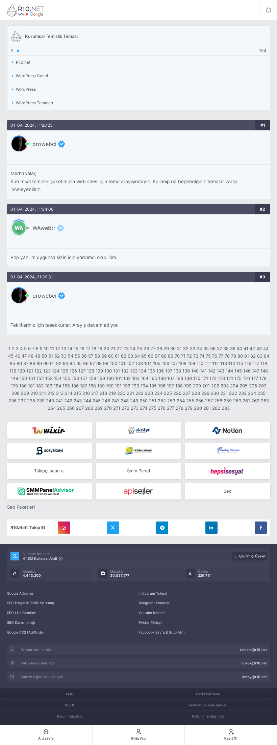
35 (206, 348)
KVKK (69, 705)
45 (11, 356)
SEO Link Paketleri (21, 613)
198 (179, 385)
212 (51, 393)
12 (57, 348)
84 (266, 356)
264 (52, 408)
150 (23, 378)
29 (166, 348)
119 (12, 371)
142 (212, 371)
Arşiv (70, 694)
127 (81, 371)
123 (47, 371)
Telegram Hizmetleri (154, 603)
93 (65, 363)
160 (110, 378)
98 (99, 363)
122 (38, 371)
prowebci (44, 144)
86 (19, 363)
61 (117, 356)
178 (263, 378)
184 (57, 385)
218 (103, 393)
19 (100, 348)
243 (78, 400)
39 (232, 348)
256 (200, 400)
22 (119, 348)
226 (177, 393)
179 (14, 385)
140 (195, 371)
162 (127, 378)
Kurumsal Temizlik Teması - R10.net (25, 10)
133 (133, 371)
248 (125, 400)
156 (75, 378)
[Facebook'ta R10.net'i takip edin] (261, 528)
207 (262, 385)
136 (160, 371)
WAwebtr (43, 228)
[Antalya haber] (138, 451)
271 (116, 408)
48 (30, 356)
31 (179, 348)
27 (152, 348)
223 (149, 393)
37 (219, 348)
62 (123, 356)
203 (225, 385)
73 (195, 356)
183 (48, 385)
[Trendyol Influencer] (49, 430)
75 (208, 356)
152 (40, 378)
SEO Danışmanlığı (21, 622)
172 (213, 378)
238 (31, 400)
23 (126, 348)
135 (151, 371)
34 (199, 348)
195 (153, 385)
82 (253, 356)
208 (15, 393)
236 (12, 400)
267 (80, 408)
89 (39, 363)
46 (17, 356)
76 (214, 356)
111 (208, 363)
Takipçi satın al (49, 470)
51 (50, 356)
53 (64, 356)
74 (202, 356)
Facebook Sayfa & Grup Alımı (161, 632)
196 (162, 385)
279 (189, 408)
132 (125, 371)
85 (12, 363)
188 (92, 385)
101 (122, 363)
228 (196, 393)
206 (253, 385)
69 (170, 356)
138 (177, 371)
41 (246, 348)
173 (221, 378)
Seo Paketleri (21, 507)
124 (55, 371)
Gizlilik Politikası (208, 694)
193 (135, 385)
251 (152, 400)
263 (265, 400)
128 (90, 371)
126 (73, 371)
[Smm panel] (49, 491)
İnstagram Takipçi (152, 593)
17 (88, 348)
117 (256, 363)
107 (174, 363)
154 (57, 378)
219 (112, 393)
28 (159, 348)
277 (170, 408)
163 (136, 378)
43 (259, 348)
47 (24, 356)
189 (101, 385)
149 (14, 378)
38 (226, 348)
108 (182, 363)
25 (139, 348)
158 (92, 378)
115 (239, 363)
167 (170, 378)
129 (99, 371)
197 (170, 385)
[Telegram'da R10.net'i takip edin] (162, 528)
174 (229, 378)
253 (171, 400)
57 (90, 356)
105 (156, 363)
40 (239, 348)
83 (259, 356)
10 (46, 348)
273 (134, 408)
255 (190, 400)
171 (205, 378)
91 (52, 363)
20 (106, 348)
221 (130, 393)
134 (142, 371)
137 (168, 371)
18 (94, 348)
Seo (228, 491)
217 (94, 393)
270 (108, 408)
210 (34, 393)
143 (220, 371)
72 (189, 356)
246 (106, 400)
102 (130, 363)
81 (246, 356)
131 (116, 371)
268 (89, 408)
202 (215, 385)
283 (226, 408)
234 (252, 393)
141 (203, 371)
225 (168, 393)
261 (246, 400)
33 (192, 348)
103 (139, 363)
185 (66, 385)
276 (162, 408)
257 (209, 400)
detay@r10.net (254, 677)
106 (165, 363)
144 (229, 371)
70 (177, 356)
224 (158, 393)
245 (97, 400)
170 (196, 378)
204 (234, 385)
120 (21, 371)
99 (105, 363)
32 (185, 348)
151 (31, 378)
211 (42, 393)
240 (50, 400)
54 (70, 356)
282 (216, 408)
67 (157, 356)
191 (118, 385)
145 (238, 371)
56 (84, 356)
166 (162, 378)
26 (146, 348)
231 (224, 393)
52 (57, 356)
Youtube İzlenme (152, 613)
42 (252, 348)
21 (112, 348)
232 (233, 393)
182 (40, 385)
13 (63, 348)
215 (77, 393)
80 (240, 356)
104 (148, 363)
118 (263, 363)
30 (173, 348)
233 (242, 393)
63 (130, 356)
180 (23, 385)
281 (207, 408)
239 (40, 400)
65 (144, 356)
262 (255, 400)
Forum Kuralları (69, 716)
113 (223, 363)
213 (60, 393)
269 (99, 408)
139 (186, 371)
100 (113, 363)
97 (92, 363)
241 (59, 400)
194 (144, 385)
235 (261, 393)
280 (198, 408)
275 (152, 408)
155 (66, 378)
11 (52, 348)
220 (121, 393)
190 (110, 385)
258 (218, 400)
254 (181, 400)
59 (104, 356)
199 (188, 385)
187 (83, 385)
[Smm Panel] (49, 451)
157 (83, 378)
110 (200, 363)
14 (70, 348)
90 (46, 363)
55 (77, 356)
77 (221, 356)
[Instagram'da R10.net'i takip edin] (64, 528)
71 (183, 356)
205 (244, 385)
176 (246, 378)
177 (254, 378)
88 (32, 363)
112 (215, 363)
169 (188, 378)
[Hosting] (138, 430)
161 (118, 378)
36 (213, 348)
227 (187, 393)
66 (150, 356)
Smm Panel (138, 470)
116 (248, 363)
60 (111, 356)
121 (29, 371)
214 (68, 393)
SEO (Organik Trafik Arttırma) (30, 603)
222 (139, 393)
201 (206, 385)
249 (134, 400)
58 (97, 356)
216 (86, 393)
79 (233, 356)
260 (237, 400)
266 (71, 408)
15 (76, 348)
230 (215, 393)
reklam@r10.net (253, 649)
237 (22, 400)
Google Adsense (20, 593)
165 (153, 378)
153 (49, 378)
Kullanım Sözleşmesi (208, 716)
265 (61, 408)
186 (75, 385)
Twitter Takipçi (149, 622)
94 (72, 363)
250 (144, 400)
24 (132, 348)
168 (179, 378)
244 (87, 400)
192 (126, 385)
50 (44, 356)
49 (37, 356)
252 (162, 400)
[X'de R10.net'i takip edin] (113, 528)
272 (125, 408)
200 (197, 385)
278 (179, 408)
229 (205, 393)
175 (238, 378)
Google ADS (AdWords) (25, 632)
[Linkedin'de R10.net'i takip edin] (211, 528)
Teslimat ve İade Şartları (207, 705)
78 (227, 356)
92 (58, 363)
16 (82, 348)
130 (108, 371)
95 (79, 363)
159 (101, 378)
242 (68, 400)
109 (191, 363)
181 (31, 385)
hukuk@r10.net (254, 663)
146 (247, 371)
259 (228, 400)
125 (64, 371)
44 (266, 348)
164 (144, 378)
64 (137, 356)
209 (25, 393)
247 (115, 400)
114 (231, 363)
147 (255, 371)
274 (143, 408)
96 (86, 363)
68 (164, 356)
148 (264, 371)
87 (25, 363)
